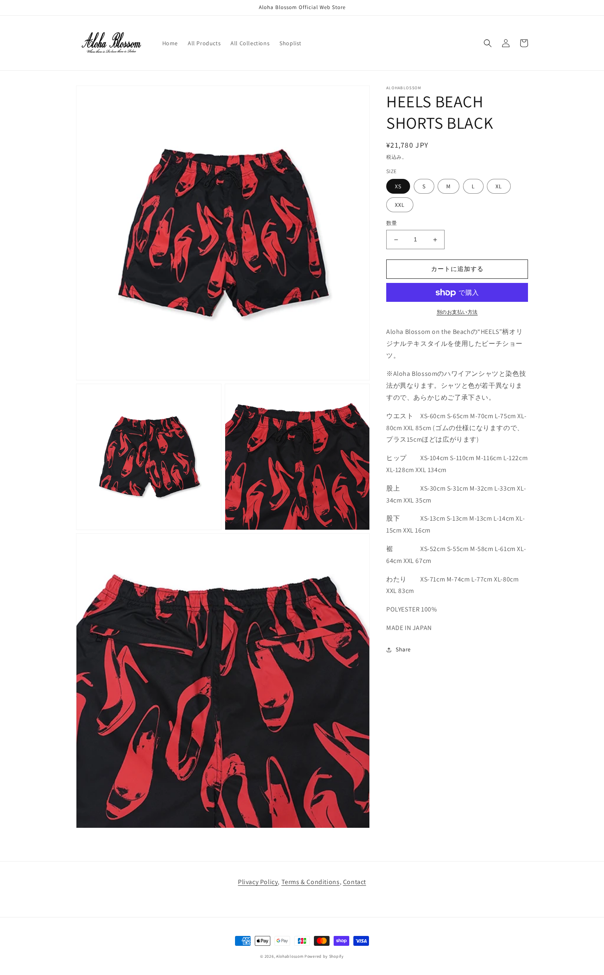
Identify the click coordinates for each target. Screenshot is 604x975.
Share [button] (403, 649)
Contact (354, 882)
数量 (391, 223)
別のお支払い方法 (457, 312)
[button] (488, 43)
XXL (400, 205)
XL (499, 186)
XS (398, 186)
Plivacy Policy (258, 882)
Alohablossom (289, 956)
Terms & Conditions (310, 882)
